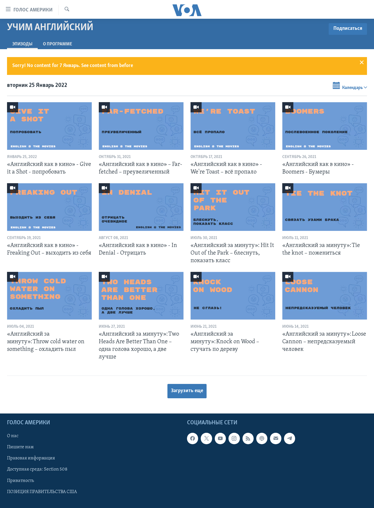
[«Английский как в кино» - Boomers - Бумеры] (324, 126)
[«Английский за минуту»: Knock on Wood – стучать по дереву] (233, 296)
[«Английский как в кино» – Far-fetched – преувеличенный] (141, 126)
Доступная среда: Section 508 (37, 469)
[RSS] (248, 438)
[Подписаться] (275, 438)
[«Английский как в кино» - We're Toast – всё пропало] (233, 126)
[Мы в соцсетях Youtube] (220, 438)
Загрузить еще (187, 391)
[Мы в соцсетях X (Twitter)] (206, 438)
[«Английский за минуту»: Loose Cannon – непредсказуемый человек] (324, 296)
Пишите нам (20, 447)
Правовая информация (31, 458)
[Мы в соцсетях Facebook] (192, 438)
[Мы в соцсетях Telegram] (289, 438)
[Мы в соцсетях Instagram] (234, 438)
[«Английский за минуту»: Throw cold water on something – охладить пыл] (49, 296)
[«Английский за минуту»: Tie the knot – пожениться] (324, 207)
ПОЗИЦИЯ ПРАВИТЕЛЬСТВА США (42, 491)
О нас (12, 436)
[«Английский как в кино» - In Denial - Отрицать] (141, 207)
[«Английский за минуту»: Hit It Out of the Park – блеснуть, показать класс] (233, 207)
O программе (57, 44)
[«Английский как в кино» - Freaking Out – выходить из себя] (49, 207)
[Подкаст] (261, 438)
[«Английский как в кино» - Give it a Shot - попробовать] (49, 126)
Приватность (20, 480)
